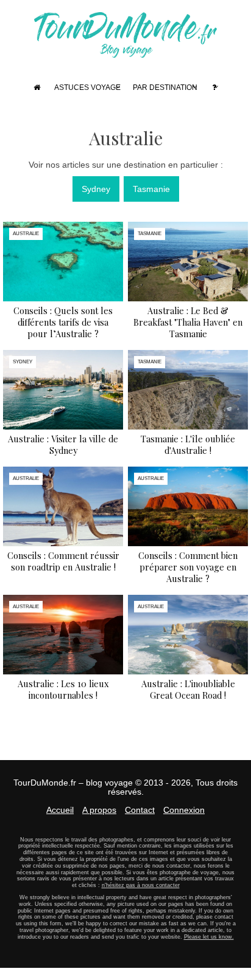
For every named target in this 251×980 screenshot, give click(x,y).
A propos (99, 810)
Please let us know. (209, 937)
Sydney (96, 189)
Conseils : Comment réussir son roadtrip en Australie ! (63, 561)
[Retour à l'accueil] (125, 52)
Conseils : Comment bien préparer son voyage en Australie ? (188, 566)
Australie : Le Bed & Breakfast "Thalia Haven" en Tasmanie (187, 321)
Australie (26, 233)
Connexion (184, 810)
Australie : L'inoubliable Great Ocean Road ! (188, 689)
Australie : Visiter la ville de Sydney (63, 444)
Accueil (60, 810)
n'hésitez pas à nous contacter (141, 885)
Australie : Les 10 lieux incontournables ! (63, 689)
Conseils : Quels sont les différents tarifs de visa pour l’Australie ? (63, 321)
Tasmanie (151, 189)
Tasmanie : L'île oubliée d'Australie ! (188, 444)
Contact (140, 810)
